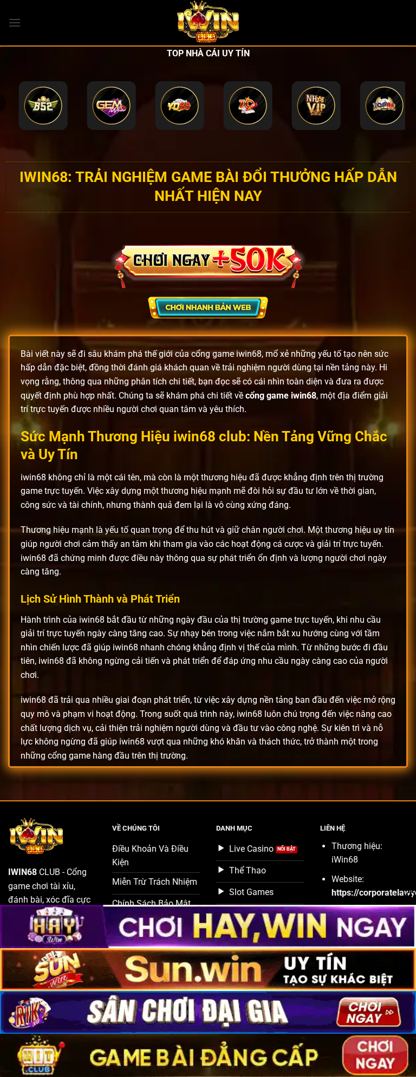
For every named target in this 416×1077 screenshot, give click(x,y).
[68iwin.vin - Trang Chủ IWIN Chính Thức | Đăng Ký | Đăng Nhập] (208, 22)
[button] (14, 22)
